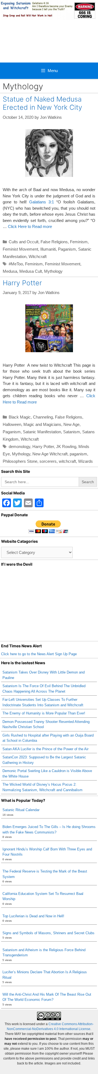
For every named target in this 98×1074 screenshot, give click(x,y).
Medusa (10, 271)
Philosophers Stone (20, 461)
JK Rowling (66, 446)
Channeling (43, 417)
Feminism (79, 241)
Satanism (71, 431)
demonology (19, 446)
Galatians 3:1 (41, 202)
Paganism (67, 249)
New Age (71, 424)
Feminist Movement (20, 249)
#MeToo (16, 264)
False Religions (54, 241)
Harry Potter (22, 283)
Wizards (85, 461)
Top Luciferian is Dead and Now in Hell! (33, 916)
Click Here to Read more (30, 226)
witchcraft (67, 461)
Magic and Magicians (42, 424)
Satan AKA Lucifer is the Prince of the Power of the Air (45, 749)
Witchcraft (38, 256)
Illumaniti (48, 249)
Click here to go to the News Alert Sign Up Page (39, 654)
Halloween (12, 424)
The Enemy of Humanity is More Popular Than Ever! (43, 713)
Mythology (53, 271)
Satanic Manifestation (42, 431)
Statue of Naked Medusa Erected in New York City (42, 103)
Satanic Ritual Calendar (20, 810)
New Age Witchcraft (50, 454)
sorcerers (48, 461)
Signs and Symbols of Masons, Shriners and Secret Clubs (48, 933)
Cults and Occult (23, 241)
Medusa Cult (30, 271)
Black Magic (20, 417)
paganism (78, 454)
